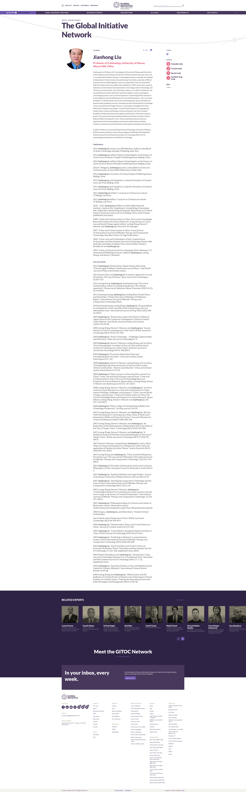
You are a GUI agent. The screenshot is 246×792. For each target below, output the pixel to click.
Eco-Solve (155, 12)
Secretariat (96, 716)
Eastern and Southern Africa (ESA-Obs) (156, 758)
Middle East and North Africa (156, 720)
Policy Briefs (115, 713)
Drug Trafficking (135, 713)
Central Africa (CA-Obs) (156, 745)
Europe (152, 711)
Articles (114, 706)
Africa (151, 706)
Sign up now (130, 678)
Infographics (115, 732)
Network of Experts (94, 12)
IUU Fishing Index (173, 727)
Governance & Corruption (138, 727)
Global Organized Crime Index (57, 12)
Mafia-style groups (136, 737)
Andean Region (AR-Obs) (157, 777)
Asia (168, 84)
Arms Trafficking (135, 706)
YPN (94, 713)
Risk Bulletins (116, 716)
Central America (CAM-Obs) (156, 770)
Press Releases (116, 719)
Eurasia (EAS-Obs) (155, 755)
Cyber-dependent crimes (138, 708)
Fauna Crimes (135, 719)
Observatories (24, 12)
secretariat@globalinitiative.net (71, 715)
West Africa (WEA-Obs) (156, 739)
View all (179, 600)
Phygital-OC (172, 736)
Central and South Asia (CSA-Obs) (156, 774)
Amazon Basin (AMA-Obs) (157, 780)
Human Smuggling (136, 729)
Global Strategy (173, 715)
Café (183, 790)
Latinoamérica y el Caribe (176, 729)
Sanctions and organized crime (175, 720)
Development (134, 711)
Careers (95, 724)
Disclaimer (128, 790)
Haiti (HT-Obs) (154, 750)
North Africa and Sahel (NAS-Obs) (156, 766)
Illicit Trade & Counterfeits (138, 734)
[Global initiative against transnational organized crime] (123, 5)
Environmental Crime (137, 716)
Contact (95, 721)
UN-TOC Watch (173, 724)
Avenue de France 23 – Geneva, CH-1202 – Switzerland (74, 723)
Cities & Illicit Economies (175, 741)
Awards (95, 727)
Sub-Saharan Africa (155, 729)
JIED (170, 749)
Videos (114, 729)
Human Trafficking (136, 732)
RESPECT (171, 744)
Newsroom (94, 5)
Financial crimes (135, 721)
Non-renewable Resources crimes (138, 740)
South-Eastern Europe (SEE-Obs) (156, 762)
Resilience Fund (127, 12)
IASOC (170, 751)
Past (94, 737)
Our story (96, 706)
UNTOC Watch (212, 12)
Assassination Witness (175, 738)
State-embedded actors (137, 744)
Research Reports (117, 711)
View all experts (124, 656)
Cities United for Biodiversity (173, 732)
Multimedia (85, 5)
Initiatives (11, 12)
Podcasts (114, 726)
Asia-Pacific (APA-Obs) (156, 747)
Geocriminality (183, 12)
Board (94, 708)
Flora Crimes (134, 724)
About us (68, 5)
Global (151, 713)
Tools (113, 708)
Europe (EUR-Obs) (155, 742)
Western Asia (153, 732)
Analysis (76, 5)
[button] (63, 5)
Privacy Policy (119, 790)
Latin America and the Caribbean (156, 716)
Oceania (152, 727)
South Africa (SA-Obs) (156, 753)
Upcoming (96, 734)
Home (170, 754)
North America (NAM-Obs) (157, 782)
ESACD (171, 746)
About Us (64, 20)
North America (154, 724)
